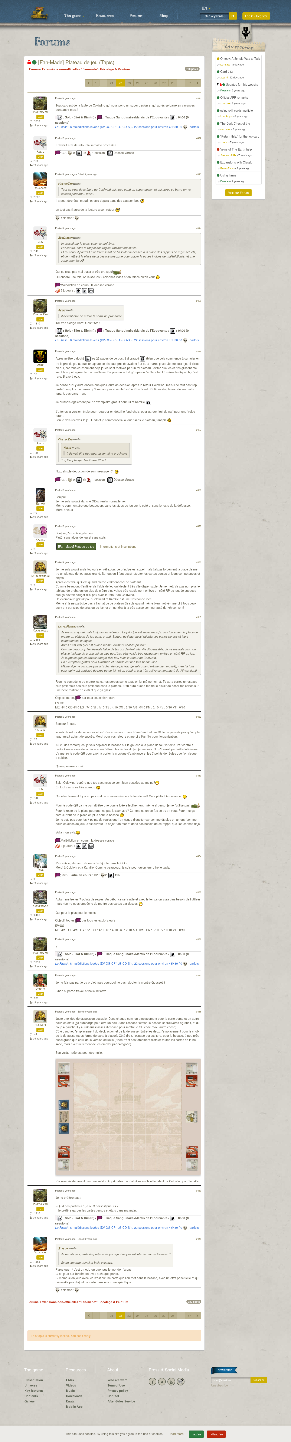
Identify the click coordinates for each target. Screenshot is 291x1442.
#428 (198, 490)
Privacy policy (118, 1390)
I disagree (216, 1434)
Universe (30, 1385)
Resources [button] (105, 16)
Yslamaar (40, 188)
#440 (198, 1238)
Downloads (74, 1396)
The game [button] (73, 16)
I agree (196, 1434)
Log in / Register (256, 16)
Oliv (40, 242)
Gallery (29, 1401)
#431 (198, 617)
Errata (70, 1401)
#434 (198, 856)
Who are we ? (117, 1380)
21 (111, 83)
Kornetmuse (40, 630)
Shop (164, 16)
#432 (198, 716)
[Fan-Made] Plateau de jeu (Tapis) (75, 62)
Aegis (40, 152)
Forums (136, 16)
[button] (206, 8)
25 (146, 83)
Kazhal (40, 540)
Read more (176, 1434)
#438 (198, 1011)
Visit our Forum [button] (238, 193)
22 (120, 83)
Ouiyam (40, 503)
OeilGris (40, 1025)
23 (129, 83)
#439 (198, 1190)
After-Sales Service (121, 1401)
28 (172, 83)
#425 (198, 300)
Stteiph (40, 989)
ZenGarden (65, 238)
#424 (198, 228)
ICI (112, 471)
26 (155, 83)
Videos (71, 1385)
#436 (198, 939)
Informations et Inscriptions (118, 546)
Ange (40, 365)
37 (189, 83)
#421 (198, 98)
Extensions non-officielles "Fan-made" (70, 69)
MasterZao (40, 112)
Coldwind (40, 730)
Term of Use (116, 1385)
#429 (198, 526)
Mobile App (74, 1406)
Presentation (33, 1380)
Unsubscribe (219, 1385)
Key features (33, 1390)
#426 (198, 351)
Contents (31, 1396)
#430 (198, 562)
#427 (198, 429)
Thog (40, 870)
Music (70, 1390)
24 (138, 83)
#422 (198, 138)
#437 (198, 975)
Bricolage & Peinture (115, 69)
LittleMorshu (40, 576)
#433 (198, 775)
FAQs (70, 1380)
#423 (198, 174)
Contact (113, 1396)
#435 (198, 892)
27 (164, 83)
